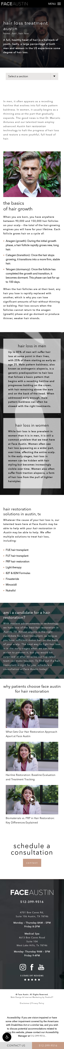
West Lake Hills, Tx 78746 (32, 945)
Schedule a (32, 849)
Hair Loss (24, 33)
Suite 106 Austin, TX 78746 (32, 916)
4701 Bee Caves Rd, (32, 912)
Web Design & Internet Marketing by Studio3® (32, 997)
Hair (14, 33)
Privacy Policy (38, 1003)
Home (6, 33)
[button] (6, 1037)
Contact (32, 862)
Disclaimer (25, 1003)
